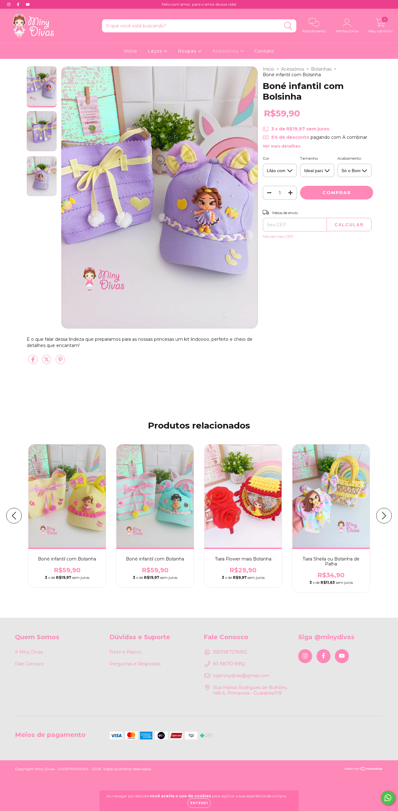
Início (130, 51)
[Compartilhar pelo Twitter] (47, 362)
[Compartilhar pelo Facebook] (33, 362)
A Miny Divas (29, 652)
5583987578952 (230, 652)
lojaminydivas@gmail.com (241, 675)
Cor (266, 158)
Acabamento (349, 158)
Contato (264, 51)
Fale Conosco (29, 664)
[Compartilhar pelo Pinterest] (60, 362)
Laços (156, 51)
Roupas (188, 51)
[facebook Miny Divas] (18, 4)
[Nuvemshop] (363, 769)
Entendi (199, 803)
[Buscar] (288, 26)
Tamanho (309, 158)
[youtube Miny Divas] (28, 4)
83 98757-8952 (229, 664)
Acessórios (226, 51)
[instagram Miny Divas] (9, 4)
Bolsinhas (321, 69)
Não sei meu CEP (278, 236)
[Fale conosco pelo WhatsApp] (388, 798)
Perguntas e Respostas (134, 664)
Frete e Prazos (125, 652)
